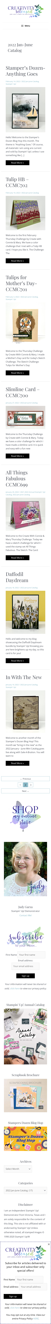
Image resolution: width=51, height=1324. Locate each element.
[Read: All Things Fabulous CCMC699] (25, 514)
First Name (11, 954)
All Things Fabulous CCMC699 (17, 478)
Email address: (25, 960)
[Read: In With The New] (25, 711)
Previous (25, 778)
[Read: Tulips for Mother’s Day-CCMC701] (25, 323)
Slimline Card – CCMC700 (23, 392)
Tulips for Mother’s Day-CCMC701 (21, 283)
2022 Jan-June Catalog (30, 81)
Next (25, 791)
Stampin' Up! (11, 84)
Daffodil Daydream (17, 577)
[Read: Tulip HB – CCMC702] (25, 212)
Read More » (17, 163)
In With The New (24, 677)
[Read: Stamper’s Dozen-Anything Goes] (25, 109)
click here (15, 988)
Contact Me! (25, 915)
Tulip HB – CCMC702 (17, 182)
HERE (35, 1318)
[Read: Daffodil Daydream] (25, 612)
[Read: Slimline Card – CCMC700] (25, 417)
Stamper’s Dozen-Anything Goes (25, 70)
